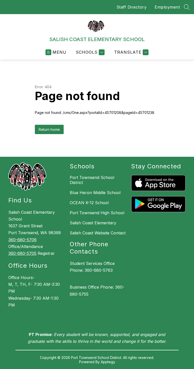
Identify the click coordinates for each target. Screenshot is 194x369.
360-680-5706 (22, 239)
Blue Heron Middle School (95, 192)
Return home (49, 129)
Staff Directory (131, 7)
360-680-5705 (22, 253)
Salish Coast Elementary (93, 222)
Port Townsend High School (97, 212)
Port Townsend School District (92, 180)
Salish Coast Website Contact (98, 232)
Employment (167, 7)
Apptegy (108, 362)
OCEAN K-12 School (89, 202)
